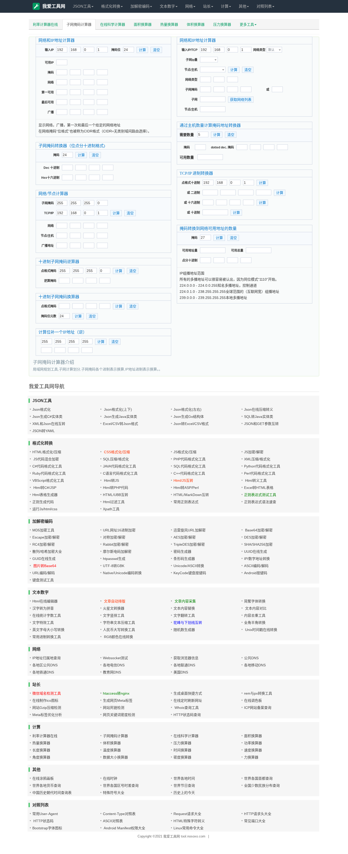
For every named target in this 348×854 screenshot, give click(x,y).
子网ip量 (191, 60)
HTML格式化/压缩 (46, 452)
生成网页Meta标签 (117, 700)
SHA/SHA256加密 (258, 544)
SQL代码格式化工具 (189, 466)
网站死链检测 (113, 708)
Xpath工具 (111, 509)
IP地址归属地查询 (46, 658)
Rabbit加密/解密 (116, 544)
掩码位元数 (48, 316)
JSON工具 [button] (82, 6)
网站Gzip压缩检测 (46, 708)
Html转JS (111, 480)
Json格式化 (41, 409)
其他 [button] (242, 6)
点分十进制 (189, 260)
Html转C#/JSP (44, 488)
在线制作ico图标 (45, 700)
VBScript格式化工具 (48, 480)
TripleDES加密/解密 (189, 544)
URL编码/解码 (43, 573)
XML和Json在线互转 (48, 424)
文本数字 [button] (167, 6)
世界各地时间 (184, 778)
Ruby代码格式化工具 (49, 473)
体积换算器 (196, 24)
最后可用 (48, 102)
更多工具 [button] (247, 24)
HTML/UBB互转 (115, 495)
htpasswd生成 (114, 559)
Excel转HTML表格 (258, 488)
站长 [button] (207, 6)
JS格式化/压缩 (184, 452)
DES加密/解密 (255, 537)
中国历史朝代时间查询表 (52, 793)
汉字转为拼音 (43, 608)
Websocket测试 (115, 658)
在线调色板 (253, 700)
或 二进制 (193, 193)
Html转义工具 (255, 480)
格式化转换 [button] (110, 6)
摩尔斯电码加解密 (117, 551)
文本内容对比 (255, 608)
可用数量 (187, 157)
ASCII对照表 (113, 821)
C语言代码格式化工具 (120, 473)
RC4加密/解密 (43, 544)
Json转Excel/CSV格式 (191, 424)
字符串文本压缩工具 (119, 623)
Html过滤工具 (114, 502)
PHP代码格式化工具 (189, 459)
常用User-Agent (45, 814)
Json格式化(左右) (187, 409)
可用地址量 (189, 250)
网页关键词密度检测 (119, 715)
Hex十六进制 (50, 178)
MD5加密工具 (43, 530)
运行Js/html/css (44, 509)
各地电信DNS (114, 665)
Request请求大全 (187, 814)
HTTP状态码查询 (187, 715)
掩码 (51, 72)
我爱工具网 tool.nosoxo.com (184, 836)
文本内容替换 (184, 608)
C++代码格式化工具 (189, 473)
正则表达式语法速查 (260, 502)
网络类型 (259, 50)
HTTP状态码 (42, 821)
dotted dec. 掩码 (222, 147)
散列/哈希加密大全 (47, 551)
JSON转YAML (43, 431)
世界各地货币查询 (46, 785)
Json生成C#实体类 (47, 417)
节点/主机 (47, 236)
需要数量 (187, 135)
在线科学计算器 (112, 24)
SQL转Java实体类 (258, 417)
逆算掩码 (50, 281)
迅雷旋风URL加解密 (189, 530)
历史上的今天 (184, 793)
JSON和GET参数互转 (261, 424)
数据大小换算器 (115, 757)
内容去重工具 (254, 615)
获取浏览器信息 (185, 658)
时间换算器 (182, 750)
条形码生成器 (184, 559)
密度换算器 (182, 757)
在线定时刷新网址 (187, 700)
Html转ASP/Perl (186, 488)
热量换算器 (169, 24)
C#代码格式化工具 (47, 466)
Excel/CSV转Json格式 (120, 424)
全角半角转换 (254, 623)
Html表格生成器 (45, 495)
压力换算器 (222, 24)
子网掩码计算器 (78, 24)
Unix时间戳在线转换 (260, 630)
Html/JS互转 (183, 480)
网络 (51, 82)
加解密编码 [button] (140, 6)
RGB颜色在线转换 (118, 637)
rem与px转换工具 (258, 693)
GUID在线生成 (44, 559)
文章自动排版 (114, 601)
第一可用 (48, 92)
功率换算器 (253, 743)
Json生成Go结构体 (188, 417)
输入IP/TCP (189, 50)
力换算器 (251, 757)
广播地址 (48, 245)
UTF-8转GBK (113, 566)
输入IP (49, 50)
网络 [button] (189, 6)
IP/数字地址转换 (257, 559)
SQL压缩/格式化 (116, 459)
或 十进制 (193, 212)
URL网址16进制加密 (119, 530)
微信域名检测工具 (46, 693)
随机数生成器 (184, 630)
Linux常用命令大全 (188, 828)
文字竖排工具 (113, 615)
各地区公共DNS (45, 665)
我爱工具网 (53, 6)
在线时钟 (110, 778)
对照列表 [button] (264, 6)
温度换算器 (112, 750)
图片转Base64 (44, 566)
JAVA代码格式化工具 (119, 466)
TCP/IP (49, 213)
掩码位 (116, 50)
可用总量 (237, 250)
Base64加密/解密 (258, 530)
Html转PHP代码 (115, 488)
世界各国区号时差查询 (121, 785)
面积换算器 (143, 24)
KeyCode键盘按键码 (189, 573)
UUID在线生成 (255, 551)
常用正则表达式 (185, 502)
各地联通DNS (184, 665)
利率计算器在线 (45, 24)
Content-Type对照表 (119, 814)
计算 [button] (225, 6)
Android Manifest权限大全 (124, 828)
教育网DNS (112, 672)
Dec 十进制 (51, 168)
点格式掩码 (48, 271)
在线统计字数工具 (46, 615)
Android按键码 (255, 573)
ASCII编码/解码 (256, 566)
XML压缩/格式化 (257, 459)
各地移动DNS (255, 665)
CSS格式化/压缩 (116, 452)
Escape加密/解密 (46, 537)
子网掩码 (48, 203)
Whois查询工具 (186, 708)
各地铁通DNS (43, 672)
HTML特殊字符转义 (189, 821)
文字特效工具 (43, 623)
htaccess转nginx (116, 693)
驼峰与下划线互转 (187, 623)
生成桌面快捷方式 (187, 693)
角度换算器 (41, 757)
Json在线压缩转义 (258, 409)
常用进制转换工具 (46, 637)
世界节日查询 (184, 785)
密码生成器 (182, 551)
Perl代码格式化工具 (259, 473)
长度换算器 (41, 750)
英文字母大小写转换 (48, 630)
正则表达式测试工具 (260, 495)
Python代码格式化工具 (262, 466)
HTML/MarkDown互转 (191, 495)
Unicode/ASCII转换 (188, 566)
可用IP (49, 62)
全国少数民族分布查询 (262, 785)
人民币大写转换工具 (119, 630)
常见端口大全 (254, 821)
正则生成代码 (43, 502)
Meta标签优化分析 (47, 715)
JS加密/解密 (253, 452)
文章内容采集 (184, 601)
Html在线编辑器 (45, 601)
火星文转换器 (113, 608)
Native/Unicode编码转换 (122, 573)
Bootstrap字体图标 (47, 828)
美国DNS (180, 672)
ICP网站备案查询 (257, 708)
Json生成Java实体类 (120, 417)
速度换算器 (253, 750)
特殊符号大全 (113, 793)
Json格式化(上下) (117, 409)
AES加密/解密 (184, 537)
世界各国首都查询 (258, 778)
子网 (194, 99)
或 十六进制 (192, 202)
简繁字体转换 (254, 601)
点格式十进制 (191, 183)
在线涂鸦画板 (43, 778)
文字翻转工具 (184, 615)
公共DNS (251, 658)
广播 (51, 112)
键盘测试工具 (43, 580)
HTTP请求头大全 (257, 814)
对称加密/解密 (114, 537)
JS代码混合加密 (45, 459)
